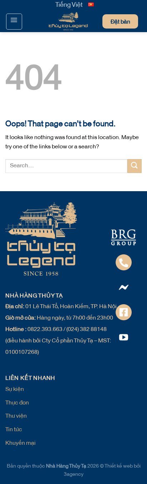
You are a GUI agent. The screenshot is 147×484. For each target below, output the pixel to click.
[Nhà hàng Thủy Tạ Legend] (53, 21)
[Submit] (134, 166)
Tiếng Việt (69, 5)
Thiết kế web (119, 466)
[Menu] (14, 22)
